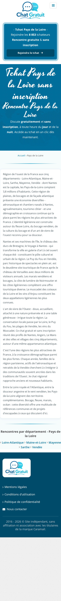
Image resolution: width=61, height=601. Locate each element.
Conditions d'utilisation (20, 494)
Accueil (21, 155)
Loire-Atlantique (13, 442)
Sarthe (25, 447)
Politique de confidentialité (22, 502)
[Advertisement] (30, 569)
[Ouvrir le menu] (53, 5)
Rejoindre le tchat (28, 52)
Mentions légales (16, 487)
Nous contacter (17, 509)
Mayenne (55, 442)
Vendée (37, 447)
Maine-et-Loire (36, 442)
